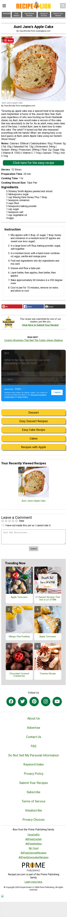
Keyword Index (33, 764)
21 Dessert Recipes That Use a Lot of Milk (47, 598)
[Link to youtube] (57, 701)
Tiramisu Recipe (48, 673)
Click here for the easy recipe (33, 163)
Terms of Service (33, 801)
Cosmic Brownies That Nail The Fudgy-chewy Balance (33, 340)
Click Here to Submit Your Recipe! (40, 325)
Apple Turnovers (19, 597)
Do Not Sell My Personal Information (33, 755)
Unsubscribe (33, 810)
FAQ (33, 746)
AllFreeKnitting (34, 843)
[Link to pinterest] (34, 701)
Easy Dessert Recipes (33, 421)
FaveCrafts (34, 834)
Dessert (33, 412)
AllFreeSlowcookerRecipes (33, 857)
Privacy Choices (33, 819)
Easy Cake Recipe (33, 430)
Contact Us (33, 737)
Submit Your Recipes (33, 783)
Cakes (34, 438)
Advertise (33, 728)
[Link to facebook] (11, 701)
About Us (33, 718)
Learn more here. (33, 881)
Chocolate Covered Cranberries (19, 674)
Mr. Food (33, 848)
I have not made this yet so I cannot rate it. (28, 525)
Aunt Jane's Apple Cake (33, 501)
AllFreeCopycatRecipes (33, 852)
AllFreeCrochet (33, 839)
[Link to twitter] (22, 701)
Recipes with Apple (33, 447)
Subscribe (33, 792)
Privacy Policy (33, 774)
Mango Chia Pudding (19, 636)
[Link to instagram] (45, 701)
